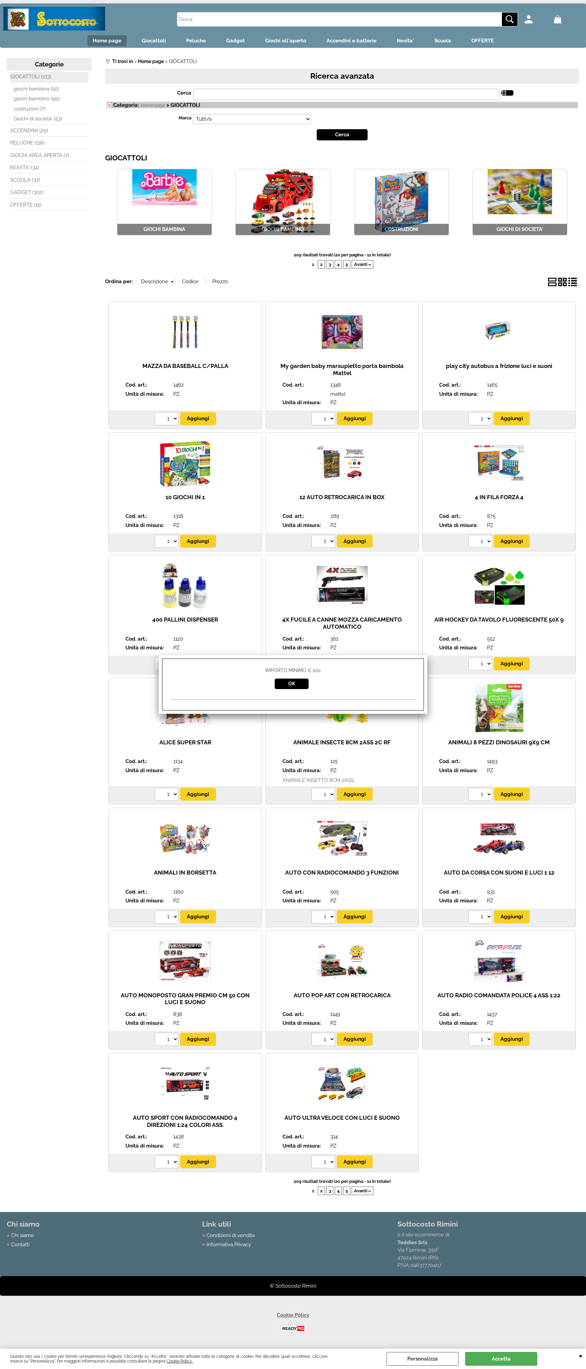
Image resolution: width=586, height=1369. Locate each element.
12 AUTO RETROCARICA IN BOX (342, 497)
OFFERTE (482, 41)
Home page (107, 41)
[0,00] (566, 19)
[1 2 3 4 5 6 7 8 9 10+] (167, 419)
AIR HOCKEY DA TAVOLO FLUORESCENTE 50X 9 (499, 619)
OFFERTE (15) (25, 205)
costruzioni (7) (29, 109)
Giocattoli (154, 41)
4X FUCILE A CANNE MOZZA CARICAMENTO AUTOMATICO (342, 623)
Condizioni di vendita (231, 1235)
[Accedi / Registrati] (537, 19)
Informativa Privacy (229, 1244)
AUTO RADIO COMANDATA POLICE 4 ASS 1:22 (499, 995)
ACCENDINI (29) (29, 131)
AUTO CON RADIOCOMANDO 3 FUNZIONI (342, 872)
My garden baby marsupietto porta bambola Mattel (342, 369)
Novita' (405, 41)
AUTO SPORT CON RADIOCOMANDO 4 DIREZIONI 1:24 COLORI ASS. (185, 1121)
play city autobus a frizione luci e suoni (499, 366)
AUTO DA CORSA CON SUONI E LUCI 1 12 (499, 872)
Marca (185, 117)
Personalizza (422, 1359)
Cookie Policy (180, 1361)
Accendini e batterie (351, 41)
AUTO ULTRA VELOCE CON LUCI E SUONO (342, 1117)
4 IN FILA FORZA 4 (499, 497)
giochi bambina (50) (36, 89)
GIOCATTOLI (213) (30, 77)
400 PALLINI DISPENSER (185, 619)
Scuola (442, 41)
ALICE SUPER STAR (185, 742)
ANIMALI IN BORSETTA (185, 872)
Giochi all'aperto (285, 41)
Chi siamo (22, 1235)
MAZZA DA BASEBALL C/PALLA (185, 366)
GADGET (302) (26, 192)
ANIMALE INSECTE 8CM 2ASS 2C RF (342, 742)
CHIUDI (581, 1355)
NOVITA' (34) (24, 167)
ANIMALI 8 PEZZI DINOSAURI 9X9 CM (499, 742)
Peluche (196, 41)
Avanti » (362, 264)
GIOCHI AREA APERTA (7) (39, 155)
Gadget (235, 41)
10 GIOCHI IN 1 (185, 497)
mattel (338, 394)
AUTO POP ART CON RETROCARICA (342, 995)
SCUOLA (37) (25, 180)
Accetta (501, 1359)
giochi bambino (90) (37, 99)
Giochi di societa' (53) (38, 119)
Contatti (20, 1244)
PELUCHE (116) (27, 143)
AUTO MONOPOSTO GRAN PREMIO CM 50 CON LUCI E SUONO (185, 999)
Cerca (184, 93)
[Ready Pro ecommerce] (293, 1328)
